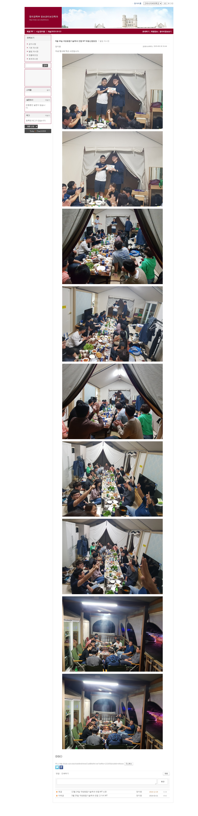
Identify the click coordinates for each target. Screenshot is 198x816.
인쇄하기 (65, 773)
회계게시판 (33, 59)
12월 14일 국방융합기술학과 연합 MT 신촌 (89, 792)
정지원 (58, 46)
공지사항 (32, 44)
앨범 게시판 (33, 51)
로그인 (170, 3)
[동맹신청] (31, 126)
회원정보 (154, 31)
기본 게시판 (33, 48)
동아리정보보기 (166, 31)
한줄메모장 (33, 55)
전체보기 (30, 38)
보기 (48, 90)
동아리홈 (137, 3)
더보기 (47, 100)
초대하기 (145, 31)
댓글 (58, 773)
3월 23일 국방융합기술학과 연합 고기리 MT (89, 796)
